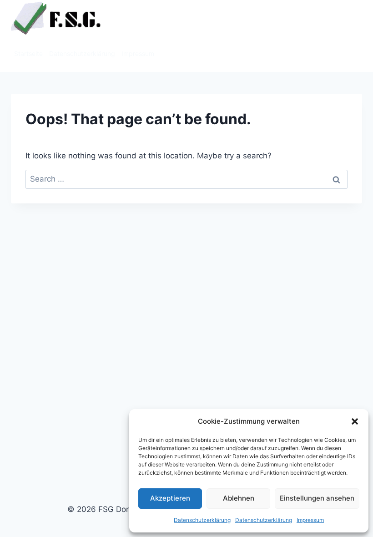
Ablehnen (238, 498)
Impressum (310, 520)
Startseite (28, 53)
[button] (354, 421)
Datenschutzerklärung (202, 520)
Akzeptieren (170, 498)
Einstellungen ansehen (317, 498)
